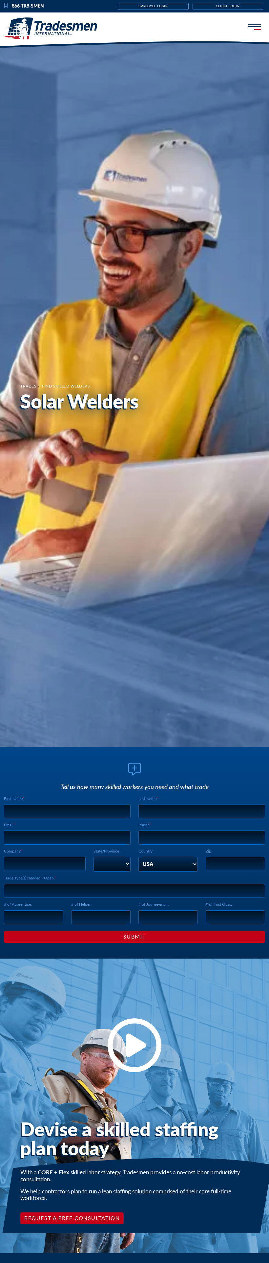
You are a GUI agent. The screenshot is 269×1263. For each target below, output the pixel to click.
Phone (144, 825)
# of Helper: (81, 904)
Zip (208, 851)
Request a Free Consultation (72, 1218)
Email (8, 825)
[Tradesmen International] (56, 27)
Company (12, 851)
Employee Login (153, 6)
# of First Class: (219, 904)
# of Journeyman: (153, 904)
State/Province (106, 851)
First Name (13, 799)
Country (145, 851)
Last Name (147, 799)
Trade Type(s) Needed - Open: (29, 878)
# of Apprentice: (18, 904)
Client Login (228, 6)
